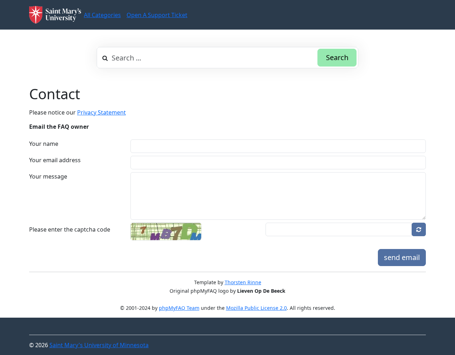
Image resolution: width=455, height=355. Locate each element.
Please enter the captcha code (69, 229)
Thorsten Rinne (243, 282)
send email (402, 257)
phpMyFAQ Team (179, 307)
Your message (48, 176)
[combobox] (227, 57)
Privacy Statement (101, 112)
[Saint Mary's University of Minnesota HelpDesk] (55, 15)
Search (337, 57)
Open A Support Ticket (157, 15)
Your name (43, 144)
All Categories (102, 15)
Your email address (55, 160)
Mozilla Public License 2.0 (256, 307)
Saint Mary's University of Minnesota (99, 345)
